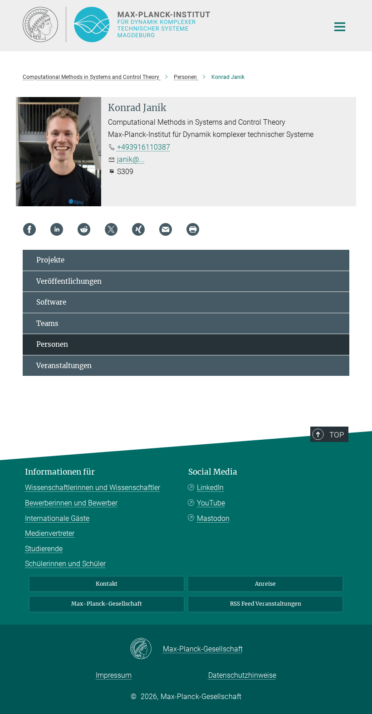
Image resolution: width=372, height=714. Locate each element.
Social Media (212, 471)
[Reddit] (84, 229)
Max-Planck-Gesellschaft (106, 603)
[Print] (193, 229)
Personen (52, 344)
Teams (47, 323)
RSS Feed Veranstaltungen (265, 603)
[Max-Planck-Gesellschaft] (146, 649)
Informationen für (60, 471)
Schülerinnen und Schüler (65, 563)
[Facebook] (29, 229)
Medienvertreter (49, 533)
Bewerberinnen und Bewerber (71, 503)
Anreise (265, 583)
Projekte (50, 260)
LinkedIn (210, 487)
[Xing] (138, 229)
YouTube (211, 503)
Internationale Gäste (57, 518)
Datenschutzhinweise (242, 675)
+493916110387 (143, 147)
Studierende (44, 548)
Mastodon (213, 518)
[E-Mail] (165, 229)
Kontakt (106, 583)
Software (51, 302)
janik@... (131, 159)
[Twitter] (111, 229)
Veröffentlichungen (69, 281)
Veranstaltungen (64, 365)
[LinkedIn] (57, 229)
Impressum (114, 675)
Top (336, 434)
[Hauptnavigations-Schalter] (340, 27)
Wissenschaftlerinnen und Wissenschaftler (92, 487)
